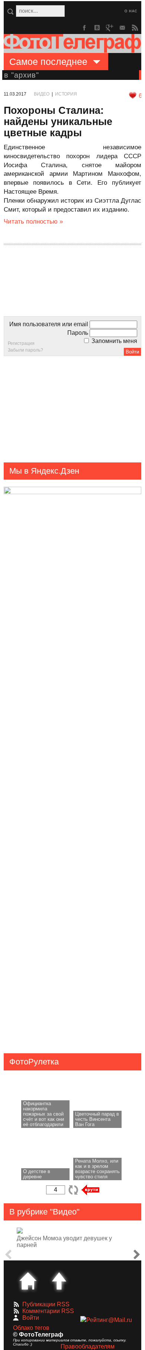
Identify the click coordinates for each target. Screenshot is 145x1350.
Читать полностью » (33, 221)
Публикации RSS (46, 1304)
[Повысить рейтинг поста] (132, 95)
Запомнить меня (113, 341)
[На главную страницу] (28, 1281)
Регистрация (21, 343)
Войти (30, 1318)
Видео (41, 94)
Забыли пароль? (25, 350)
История (66, 94)
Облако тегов (31, 1328)
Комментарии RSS (48, 1311)
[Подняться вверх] (59, 1281)
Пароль (77, 333)
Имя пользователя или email (48, 324)
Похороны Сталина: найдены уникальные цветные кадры (58, 121)
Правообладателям (88, 1346)
